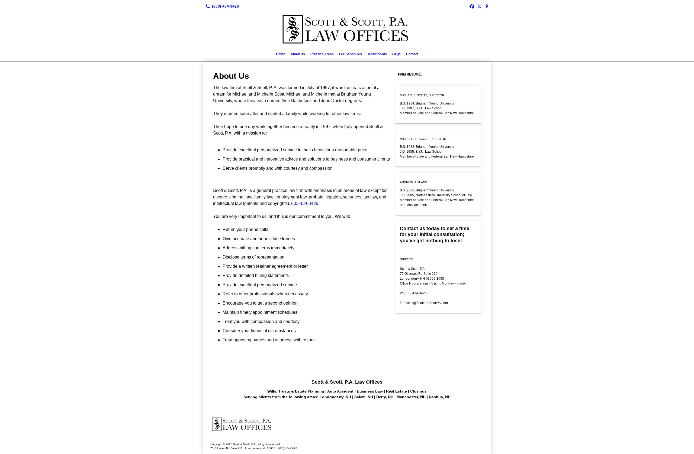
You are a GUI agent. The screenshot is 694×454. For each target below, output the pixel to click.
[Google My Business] (487, 6)
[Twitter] (479, 6)
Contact (412, 54)
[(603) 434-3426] (221, 6)
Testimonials (377, 54)
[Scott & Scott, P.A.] (347, 424)
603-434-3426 (304, 203)
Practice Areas (322, 54)
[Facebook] (471, 6)
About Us (298, 54)
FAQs (396, 54)
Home (280, 54)
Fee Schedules (350, 54)
